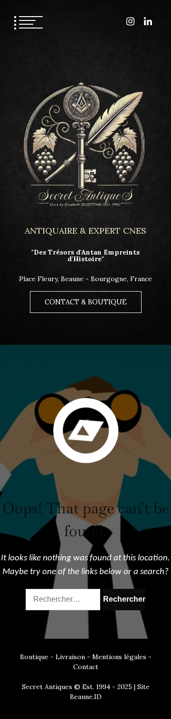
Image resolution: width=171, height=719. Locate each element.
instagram (130, 21)
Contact (85, 666)
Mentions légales (119, 657)
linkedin (148, 21)
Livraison (70, 657)
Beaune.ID (86, 696)
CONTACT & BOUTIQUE (86, 302)
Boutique (34, 657)
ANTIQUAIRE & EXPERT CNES (85, 230)
